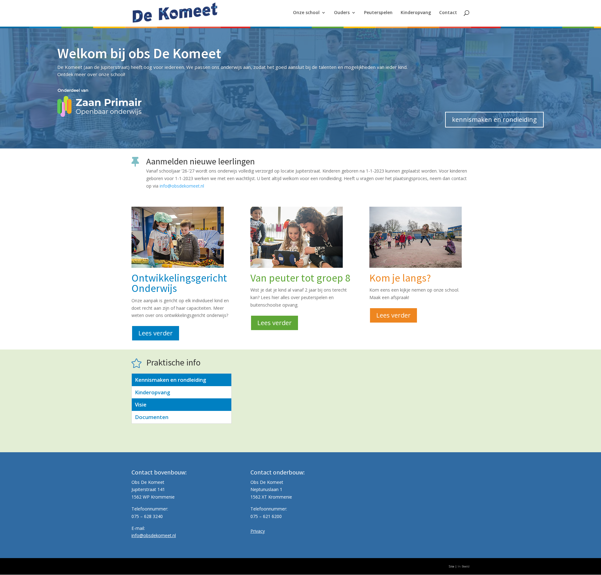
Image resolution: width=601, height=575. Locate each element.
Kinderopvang (416, 12)
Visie (140, 404)
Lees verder (155, 333)
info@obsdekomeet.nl (182, 186)
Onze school (306, 12)
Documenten (151, 417)
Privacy (257, 531)
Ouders (342, 12)
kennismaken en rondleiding (494, 119)
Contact (448, 12)
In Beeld (464, 566)
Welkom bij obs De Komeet (139, 53)
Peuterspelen (378, 12)
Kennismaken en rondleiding (170, 379)
